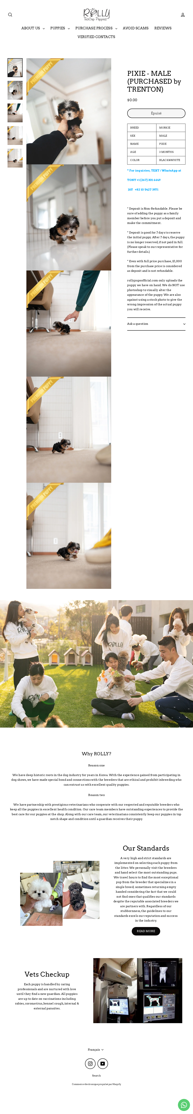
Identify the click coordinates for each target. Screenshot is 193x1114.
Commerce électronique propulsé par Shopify (96, 1084)
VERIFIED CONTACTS (96, 37)
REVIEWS (163, 28)
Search (96, 1075)
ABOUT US (31, 28)
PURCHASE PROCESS (94, 28)
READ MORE (146, 931)
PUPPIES (58, 28)
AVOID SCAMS (136, 28)
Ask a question (137, 324)
